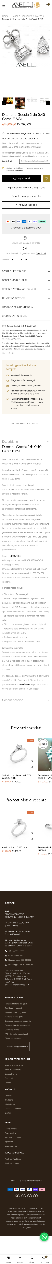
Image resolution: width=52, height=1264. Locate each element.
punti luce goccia (27, 349)
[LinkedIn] (21, 260)
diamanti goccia (25, 343)
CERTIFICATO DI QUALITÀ (14, 280)
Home (5, 16)
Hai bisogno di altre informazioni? (34, 161)
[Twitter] (17, 260)
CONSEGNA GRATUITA (13, 298)
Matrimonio (24, 333)
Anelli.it (11, 353)
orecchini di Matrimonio (20, 346)
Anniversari (29, 330)
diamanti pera (36, 343)
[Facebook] (12, 260)
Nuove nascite (40, 333)
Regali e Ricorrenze (22, 16)
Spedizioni (41, 254)
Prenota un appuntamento (26, 196)
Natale (31, 333)
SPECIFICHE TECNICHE (14, 271)
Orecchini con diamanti (10, 336)
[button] (46, 6)
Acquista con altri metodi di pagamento (26, 188)
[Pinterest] (26, 260)
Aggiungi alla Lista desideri (46, 178)
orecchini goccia (36, 346)
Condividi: (5, 260)
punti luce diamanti (13, 349)
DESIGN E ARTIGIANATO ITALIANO (19, 289)
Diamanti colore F (40, 330)
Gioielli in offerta (8, 333)
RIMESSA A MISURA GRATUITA (17, 307)
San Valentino (16, 339)
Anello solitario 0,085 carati (15, 848)
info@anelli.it (15, 556)
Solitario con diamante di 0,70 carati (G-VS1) (16, 777)
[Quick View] (31, 767)
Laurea (38, 16)
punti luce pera (39, 349)
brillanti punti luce (12, 343)
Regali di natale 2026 (27, 336)
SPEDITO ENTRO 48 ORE (14, 316)
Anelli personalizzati (17, 330)
